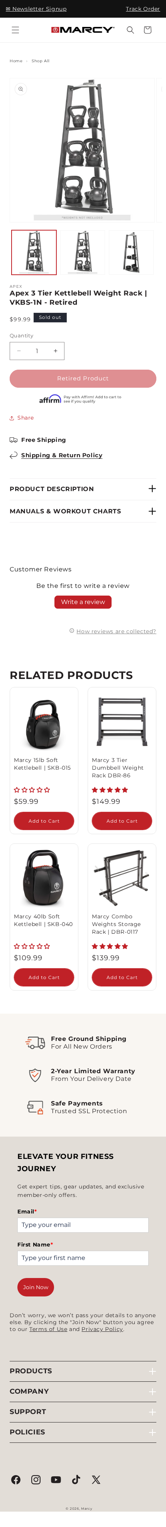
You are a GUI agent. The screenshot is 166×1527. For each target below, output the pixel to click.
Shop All (41, 60)
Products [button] (31, 1371)
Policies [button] (27, 1432)
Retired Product (83, 378)
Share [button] (25, 417)
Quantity (21, 335)
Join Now (35, 1287)
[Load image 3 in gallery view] (131, 252)
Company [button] (29, 1391)
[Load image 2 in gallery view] (82, 252)
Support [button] (28, 1411)
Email (27, 1211)
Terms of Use (48, 1329)
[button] (15, 30)
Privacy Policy (102, 1329)
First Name (35, 1244)
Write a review (83, 602)
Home (16, 60)
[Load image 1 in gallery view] (34, 252)
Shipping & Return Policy (61, 455)
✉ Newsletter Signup (36, 9)
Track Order (143, 9)
